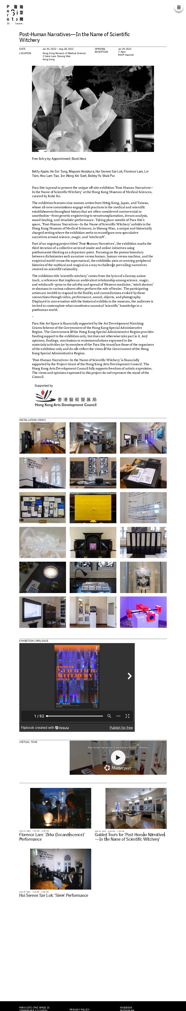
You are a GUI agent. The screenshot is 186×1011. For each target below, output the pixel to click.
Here (83, 158)
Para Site (19, 14)
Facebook (126, 1007)
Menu (178, 7)
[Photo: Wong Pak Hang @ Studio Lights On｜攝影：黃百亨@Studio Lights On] (42, 437)
